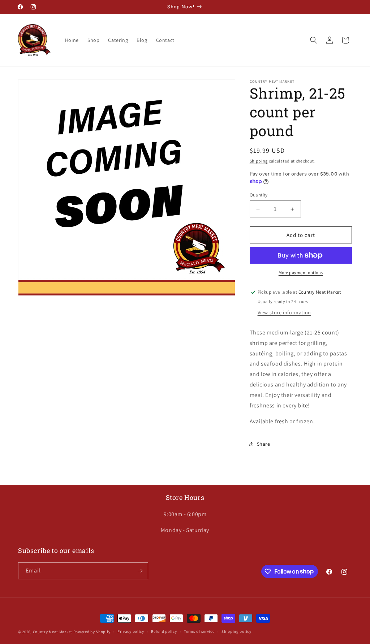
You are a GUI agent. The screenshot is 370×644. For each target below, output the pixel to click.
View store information (284, 312)
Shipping (259, 161)
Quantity (259, 195)
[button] (314, 40)
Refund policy (164, 631)
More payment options (301, 272)
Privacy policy (130, 631)
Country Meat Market (52, 631)
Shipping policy (236, 631)
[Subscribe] (140, 570)
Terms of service (199, 631)
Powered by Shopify (92, 631)
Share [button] (263, 444)
